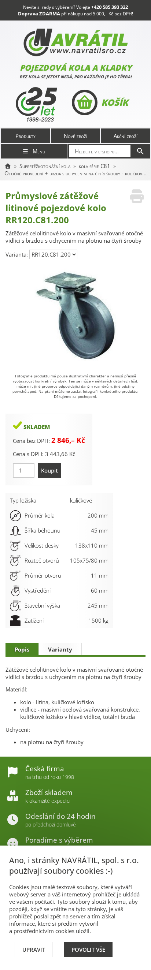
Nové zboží (75, 135)
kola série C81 (94, 165)
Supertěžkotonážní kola (44, 165)
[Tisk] (137, 196)
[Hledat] (140, 151)
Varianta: (17, 254)
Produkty (25, 135)
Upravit (33, 949)
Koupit (49, 470)
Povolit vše (88, 949)
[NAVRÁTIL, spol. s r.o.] (7, 165)
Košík (114, 102)
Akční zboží (125, 135)
